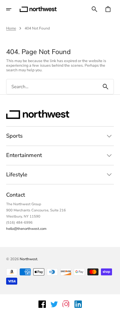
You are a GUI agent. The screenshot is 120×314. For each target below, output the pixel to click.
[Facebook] (42, 304)
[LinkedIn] (78, 304)
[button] (13, 9)
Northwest (28, 259)
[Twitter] (54, 304)
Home (11, 28)
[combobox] (52, 87)
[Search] (106, 86)
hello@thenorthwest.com (26, 228)
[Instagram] (66, 304)
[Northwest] (38, 9)
